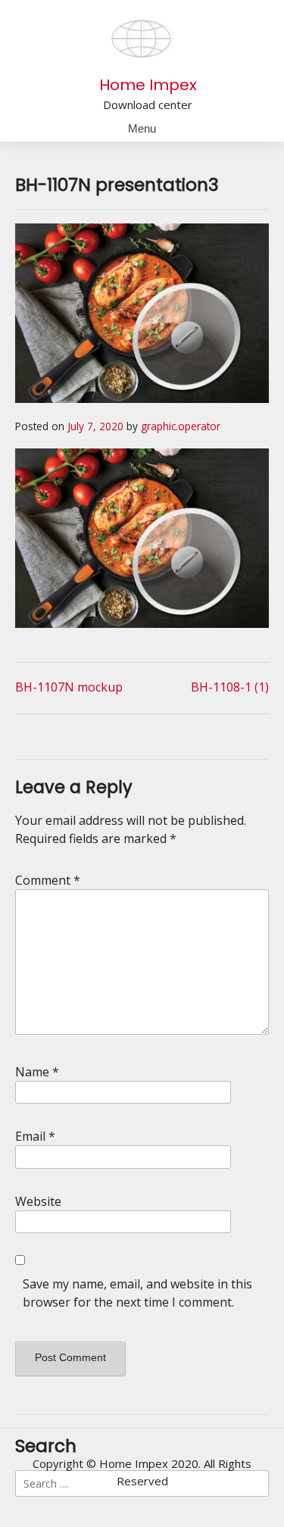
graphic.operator (180, 426)
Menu (142, 128)
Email (35, 1136)
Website (38, 1201)
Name (37, 1071)
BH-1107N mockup (69, 687)
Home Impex (148, 84)
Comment (47, 880)
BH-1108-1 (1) (230, 687)
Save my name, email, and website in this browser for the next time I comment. (137, 1293)
